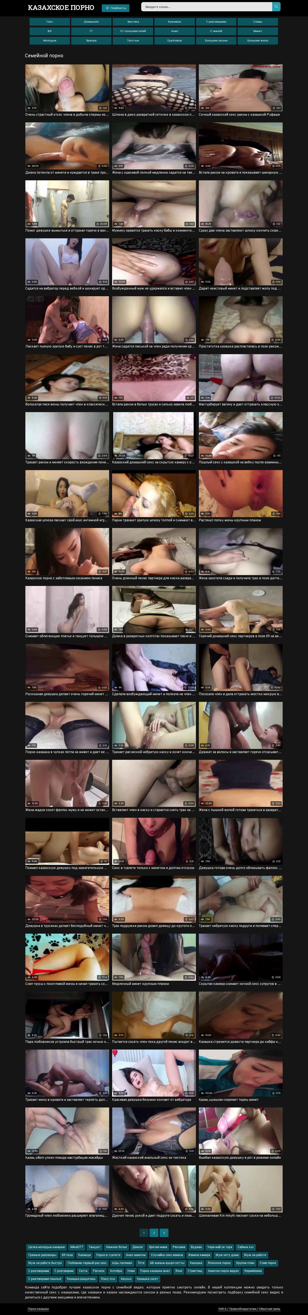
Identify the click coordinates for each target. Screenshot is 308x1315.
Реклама (179, 1247)
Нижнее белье (116, 1247)
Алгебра (116, 1271)
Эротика (133, 22)
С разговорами (216, 22)
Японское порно (219, 1263)
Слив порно (268, 1263)
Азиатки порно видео (223, 1271)
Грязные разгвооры (42, 1255)
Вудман (196, 1247)
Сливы (257, 22)
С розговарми (64, 1271)
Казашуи (84, 1255)
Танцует (95, 1247)
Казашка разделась (81, 1279)
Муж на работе (255, 1255)
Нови (131, 1271)
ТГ (91, 31)
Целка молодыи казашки (46, 1247)
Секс (49, 22)
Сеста (83, 1271)
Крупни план (245, 1263)
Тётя (141, 1263)
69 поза (67, 1255)
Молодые (49, 40)
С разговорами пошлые (44, 1279)
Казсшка (196, 1263)
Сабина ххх (246, 1247)
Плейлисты (118, 8)
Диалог (137, 1247)
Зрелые (91, 40)
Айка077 (76, 1247)
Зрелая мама (158, 1247)
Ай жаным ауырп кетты (167, 1263)
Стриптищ (195, 1271)
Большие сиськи (216, 40)
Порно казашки (38, 1309)
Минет (257, 31)
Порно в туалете (108, 1255)
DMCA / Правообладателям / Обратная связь (249, 1309)
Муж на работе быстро (45, 1263)
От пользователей (133, 31)
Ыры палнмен (122, 1263)
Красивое (174, 22)
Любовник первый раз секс (87, 1263)
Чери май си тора (219, 1247)
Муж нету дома (227, 1255)
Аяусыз (126, 1279)
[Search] (276, 6)
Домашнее (91, 22)
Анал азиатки (136, 1255)
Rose (178, 1271)
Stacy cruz (108, 1279)
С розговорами (38, 1271)
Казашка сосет (147, 1279)
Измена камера (199, 1255)
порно (61, 7)
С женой (216, 31)
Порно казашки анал (155, 1271)
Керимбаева (253, 1271)
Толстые (133, 40)
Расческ (99, 1271)
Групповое (174, 40)
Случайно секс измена (167, 1255)
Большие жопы (257, 40)
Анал (174, 31)
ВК (50, 31)
